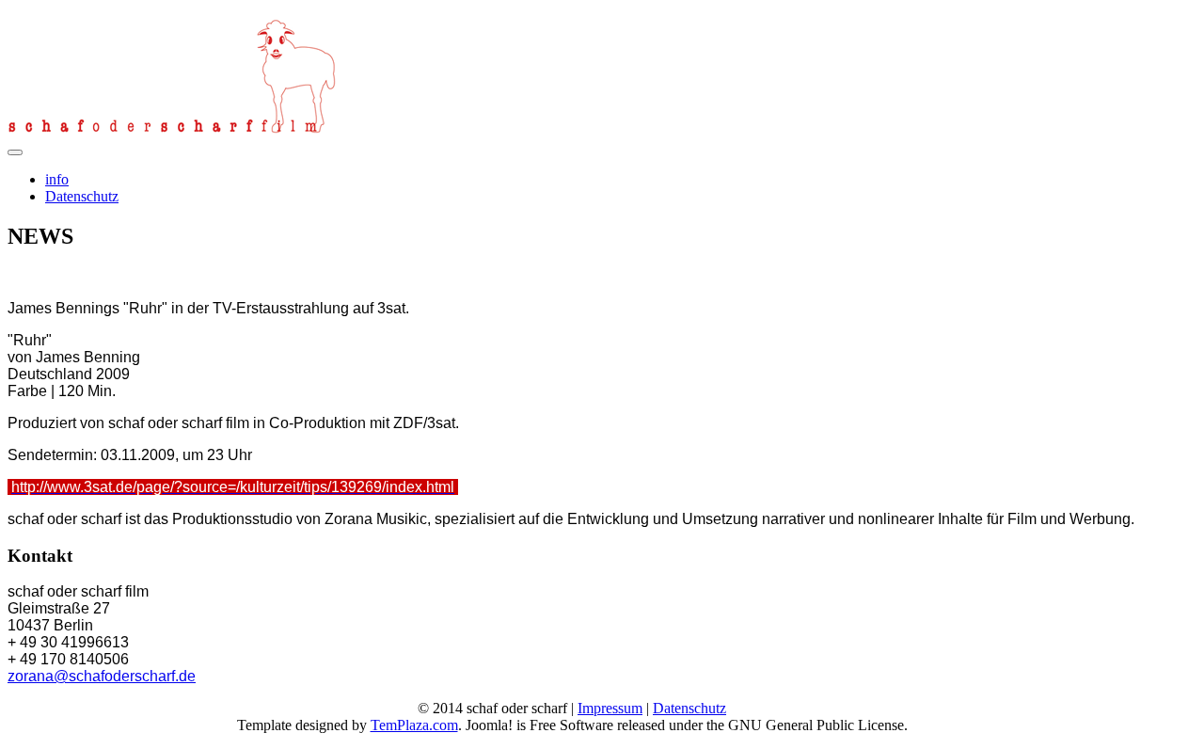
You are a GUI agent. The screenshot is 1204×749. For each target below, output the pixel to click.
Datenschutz (82, 196)
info (57, 179)
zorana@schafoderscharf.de (102, 676)
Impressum (610, 708)
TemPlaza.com (414, 725)
